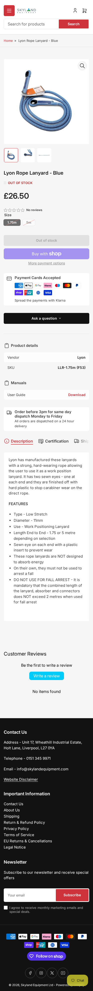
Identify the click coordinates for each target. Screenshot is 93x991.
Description (22, 441)
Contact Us (13, 804)
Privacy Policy (16, 828)
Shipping (11, 816)
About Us (12, 810)
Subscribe (72, 895)
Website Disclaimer (21, 779)
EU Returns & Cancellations (28, 841)
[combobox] (46, 24)
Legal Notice (15, 847)
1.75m (12, 222)
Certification (57, 441)
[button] (14, 210)
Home (8, 41)
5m (28, 222)
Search (74, 24)
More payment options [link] (46, 263)
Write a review (46, 675)
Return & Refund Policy (24, 822)
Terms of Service (19, 834)
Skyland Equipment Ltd (37, 985)
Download (77, 395)
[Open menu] (9, 10)
